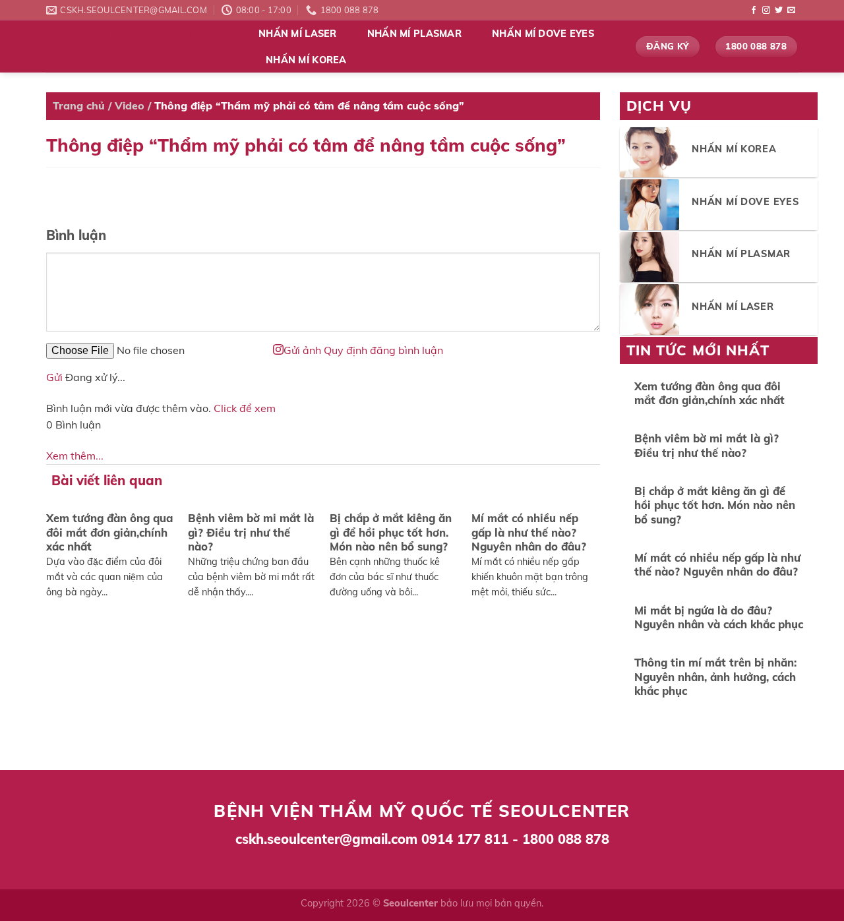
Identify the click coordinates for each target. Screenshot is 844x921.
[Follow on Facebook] (754, 10)
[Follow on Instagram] (766, 10)
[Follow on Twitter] (779, 10)
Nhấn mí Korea (306, 60)
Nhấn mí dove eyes (543, 34)
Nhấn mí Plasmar (414, 34)
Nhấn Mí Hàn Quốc (120, 47)
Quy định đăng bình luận (383, 350)
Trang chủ (79, 105)
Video (129, 105)
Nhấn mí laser (297, 34)
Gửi (54, 377)
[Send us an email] (791, 10)
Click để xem (245, 408)
